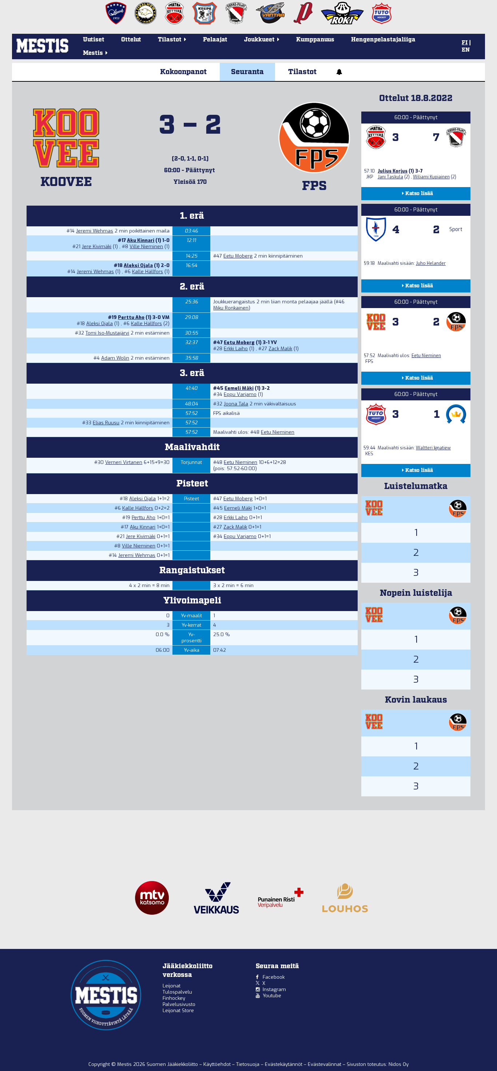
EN (466, 50)
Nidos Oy (399, 1064)
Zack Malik (280, 348)
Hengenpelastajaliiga (383, 40)
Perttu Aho (131, 317)
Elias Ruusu (106, 423)
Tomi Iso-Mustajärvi (107, 333)
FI (465, 43)
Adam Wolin (115, 358)
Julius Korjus (392, 171)
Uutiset (93, 40)
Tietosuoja (248, 1064)
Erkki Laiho (236, 348)
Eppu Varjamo (240, 394)
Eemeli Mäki (239, 388)
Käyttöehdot (217, 1064)
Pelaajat (215, 40)
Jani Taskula (390, 177)
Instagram (274, 989)
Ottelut (131, 40)
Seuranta (247, 72)
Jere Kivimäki (96, 246)
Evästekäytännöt (284, 1064)
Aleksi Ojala (138, 265)
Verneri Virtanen (123, 462)
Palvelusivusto (179, 1004)
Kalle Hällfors (147, 271)
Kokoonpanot (183, 72)
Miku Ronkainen (231, 308)
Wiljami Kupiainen (431, 177)
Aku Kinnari (140, 240)
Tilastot (302, 72)
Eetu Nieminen (277, 432)
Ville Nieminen (146, 246)
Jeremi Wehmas (94, 231)
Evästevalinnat (324, 1064)
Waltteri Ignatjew (433, 448)
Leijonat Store (178, 1010)
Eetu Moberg (238, 256)
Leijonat (171, 986)
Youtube (272, 996)
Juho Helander (431, 263)
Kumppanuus (315, 40)
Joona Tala (236, 404)
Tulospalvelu (177, 992)
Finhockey (174, 998)
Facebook (274, 977)
